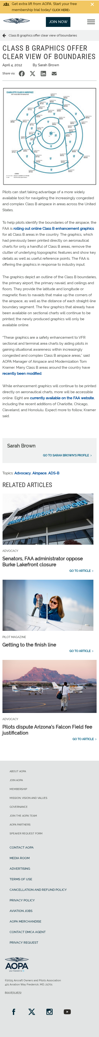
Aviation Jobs (21, 911)
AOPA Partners (20, 824)
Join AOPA (16, 780)
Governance (19, 806)
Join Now (58, 22)
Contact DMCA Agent (28, 932)
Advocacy (22, 473)
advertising (20, 868)
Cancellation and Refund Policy (38, 890)
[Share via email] (54, 74)
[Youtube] (67, 1012)
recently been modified (21, 373)
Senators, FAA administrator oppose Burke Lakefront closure (42, 561)
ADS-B (53, 473)
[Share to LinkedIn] (43, 74)
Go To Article (80, 571)
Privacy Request (24, 942)
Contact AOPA (22, 847)
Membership (18, 789)
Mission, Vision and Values (28, 798)
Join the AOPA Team (23, 815)
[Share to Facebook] (22, 74)
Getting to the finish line (29, 645)
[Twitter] (31, 1012)
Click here (60, 10)
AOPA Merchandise (25, 921)
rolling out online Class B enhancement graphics (53, 228)
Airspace (39, 473)
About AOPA (18, 771)
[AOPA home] (16, 22)
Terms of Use (21, 879)
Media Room (20, 858)
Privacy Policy (22, 900)
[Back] (5, 35)
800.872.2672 (13, 993)
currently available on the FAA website (62, 398)
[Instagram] (49, 1012)
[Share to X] (33, 74)
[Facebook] (14, 1012)
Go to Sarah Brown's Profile (66, 455)
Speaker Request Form (26, 833)
